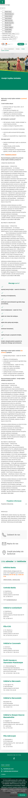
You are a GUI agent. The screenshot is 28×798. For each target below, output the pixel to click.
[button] (26, 44)
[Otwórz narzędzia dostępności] (2, 2)
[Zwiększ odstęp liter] (15, 39)
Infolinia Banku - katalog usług (11, 579)
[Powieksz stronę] (18, 34)
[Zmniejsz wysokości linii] (14, 37)
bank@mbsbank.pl (11, 600)
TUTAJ (20, 522)
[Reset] (1, 8)
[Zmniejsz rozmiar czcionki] (11, 35)
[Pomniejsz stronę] (16, 34)
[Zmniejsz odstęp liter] (13, 39)
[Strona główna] (1, 49)
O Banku (3, 774)
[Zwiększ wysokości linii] (16, 37)
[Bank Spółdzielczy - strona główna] (7, 44)
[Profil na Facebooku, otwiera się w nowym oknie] (14, 758)
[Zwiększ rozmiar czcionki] (14, 35)
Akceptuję (22, 795)
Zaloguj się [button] (20, 44)
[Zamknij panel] (4, 8)
